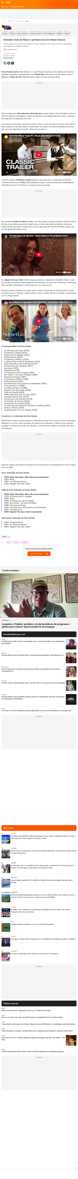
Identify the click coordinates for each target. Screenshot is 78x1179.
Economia (14, 848)
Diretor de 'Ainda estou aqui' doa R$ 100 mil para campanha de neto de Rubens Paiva (32, 1017)
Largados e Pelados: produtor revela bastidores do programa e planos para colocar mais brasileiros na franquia (36, 625)
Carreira (13, 863)
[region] (39, 1174)
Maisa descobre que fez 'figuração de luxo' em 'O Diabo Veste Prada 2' (26, 1010)
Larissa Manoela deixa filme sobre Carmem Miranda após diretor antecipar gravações (33, 1051)
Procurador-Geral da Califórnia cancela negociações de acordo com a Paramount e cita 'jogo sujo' (36, 710)
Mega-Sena (14, 877)
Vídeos (66, 33)
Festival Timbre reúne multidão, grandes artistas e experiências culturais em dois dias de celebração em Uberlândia (33, 698)
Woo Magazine (49, 33)
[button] (2, 2)
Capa (3, 21)
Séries (12, 33)
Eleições (4, 681)
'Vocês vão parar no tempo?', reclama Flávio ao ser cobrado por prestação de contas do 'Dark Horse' (37, 1031)
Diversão (10, 21)
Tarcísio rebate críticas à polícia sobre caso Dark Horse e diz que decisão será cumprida (33, 683)
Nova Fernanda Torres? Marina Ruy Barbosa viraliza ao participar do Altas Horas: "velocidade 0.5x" (31, 670)
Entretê (16, 542)
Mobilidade (14, 892)
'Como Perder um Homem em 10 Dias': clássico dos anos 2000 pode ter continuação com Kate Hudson (38, 1024)
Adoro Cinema (22, 33)
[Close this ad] (76, 1168)
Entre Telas (19, 21)
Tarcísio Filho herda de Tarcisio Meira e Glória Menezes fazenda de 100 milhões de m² (33, 655)
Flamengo (14, 951)
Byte (12, 921)
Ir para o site (9, 2)
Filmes (27, 21)
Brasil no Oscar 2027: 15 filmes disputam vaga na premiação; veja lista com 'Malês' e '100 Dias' (33, 1039)
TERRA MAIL (5, 7)
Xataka (59, 33)
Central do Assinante (18, 7)
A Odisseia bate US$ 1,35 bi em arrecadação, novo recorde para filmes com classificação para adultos (33, 642)
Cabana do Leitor (35, 33)
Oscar (3, 1035)
